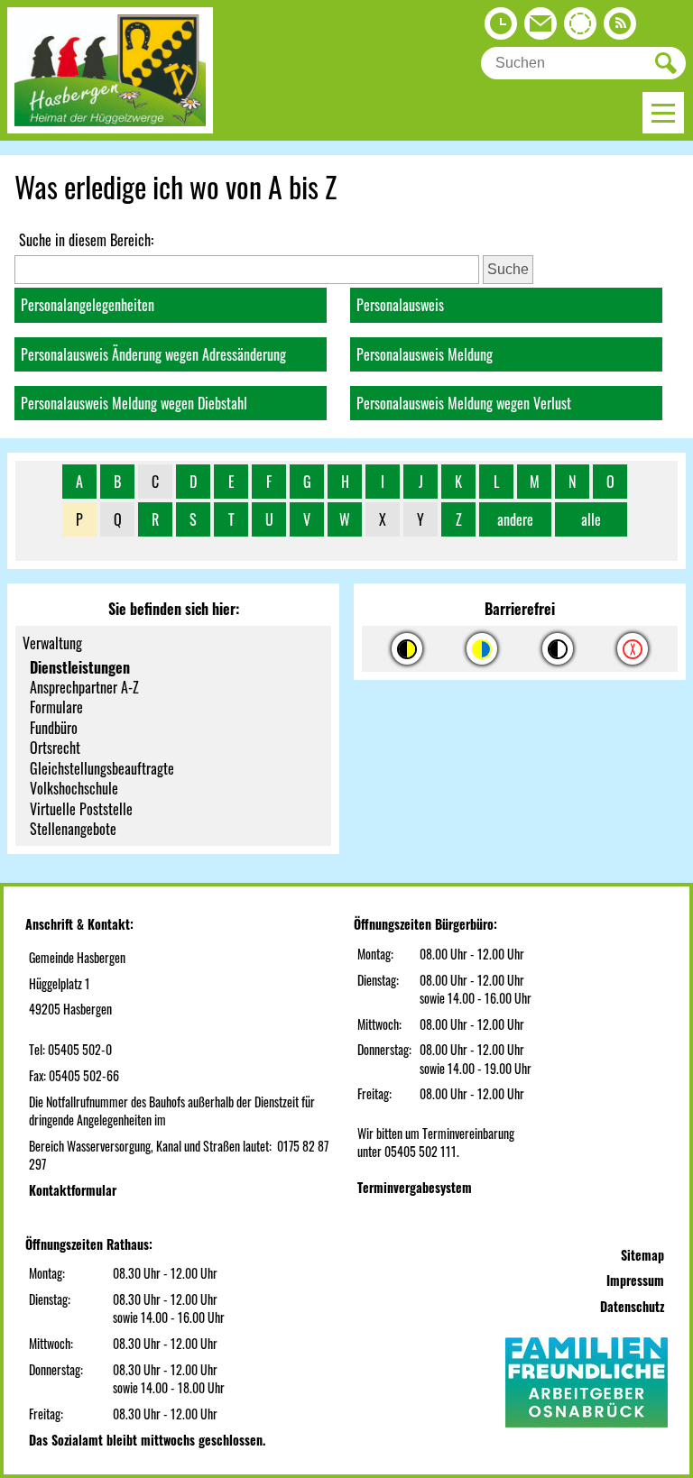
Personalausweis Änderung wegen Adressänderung (153, 354)
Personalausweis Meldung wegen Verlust (463, 403)
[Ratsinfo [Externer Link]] (580, 28)
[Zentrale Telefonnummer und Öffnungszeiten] (501, 28)
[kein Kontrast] (632, 648)
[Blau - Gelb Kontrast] (482, 648)
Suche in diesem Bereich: (86, 240)
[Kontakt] (540, 28)
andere (515, 519)
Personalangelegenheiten (87, 305)
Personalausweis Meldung (424, 354)
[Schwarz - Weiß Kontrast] (557, 648)
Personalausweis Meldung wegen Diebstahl (134, 403)
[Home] (110, 127)
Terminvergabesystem (414, 1187)
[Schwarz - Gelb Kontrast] (407, 648)
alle (591, 519)
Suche (508, 269)
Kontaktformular (72, 1189)
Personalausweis (400, 305)
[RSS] (620, 28)
